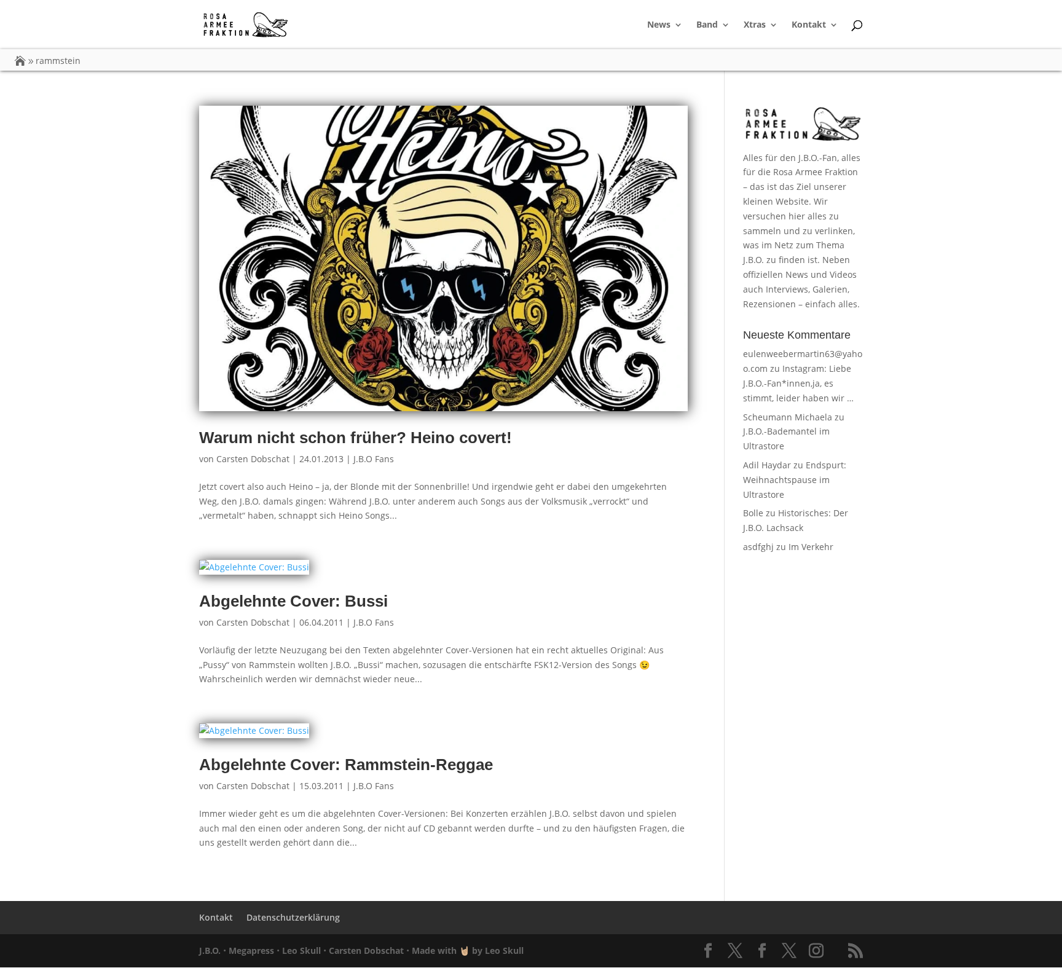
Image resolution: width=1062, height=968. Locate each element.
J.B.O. (210, 950)
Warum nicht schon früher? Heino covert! (355, 437)
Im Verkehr (811, 547)
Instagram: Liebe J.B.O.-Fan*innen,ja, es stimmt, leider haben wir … (798, 383)
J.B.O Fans (373, 459)
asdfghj (758, 547)
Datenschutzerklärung (293, 917)
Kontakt (809, 25)
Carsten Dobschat (252, 459)
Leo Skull (301, 950)
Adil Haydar (767, 465)
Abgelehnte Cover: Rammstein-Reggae (346, 764)
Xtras (755, 25)
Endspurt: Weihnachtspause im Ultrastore (794, 479)
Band (707, 25)
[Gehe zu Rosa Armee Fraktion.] (20, 60)
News (659, 25)
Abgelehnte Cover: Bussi (293, 601)
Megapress (251, 950)
